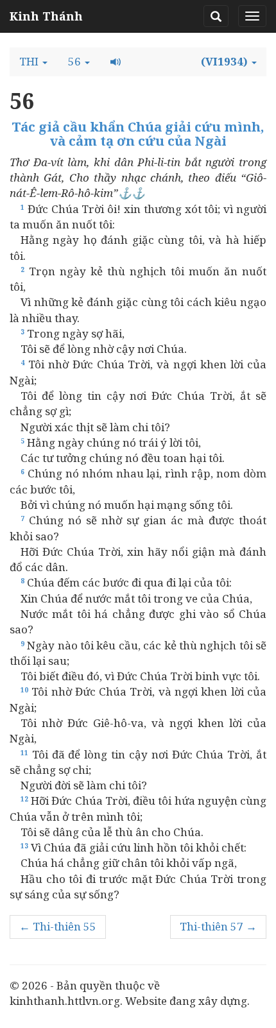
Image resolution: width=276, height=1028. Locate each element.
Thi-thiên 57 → (218, 926)
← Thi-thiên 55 (57, 926)
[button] (33, 61)
